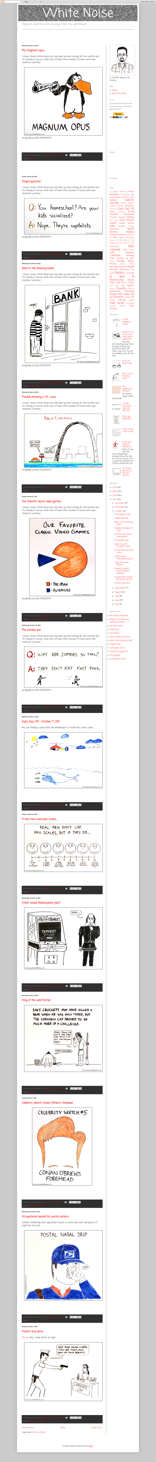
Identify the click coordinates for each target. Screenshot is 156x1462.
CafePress (125, 197)
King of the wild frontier (36, 1000)
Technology (129, 291)
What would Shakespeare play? (41, 903)
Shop (111, 286)
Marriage (130, 255)
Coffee (123, 203)
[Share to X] (75, 155)
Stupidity (38, 386)
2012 (115, 495)
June (117, 600)
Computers (129, 205)
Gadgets (122, 223)
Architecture (125, 195)
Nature (122, 264)
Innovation (130, 237)
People (131, 267)
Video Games (42, 619)
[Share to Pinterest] (80, 155)
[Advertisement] (78, 34)
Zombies (32, 710)
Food (122, 220)
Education (114, 214)
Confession (113, 209)
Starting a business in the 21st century (127, 472)
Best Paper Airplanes (119, 615)
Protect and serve (32, 1331)
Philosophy (124, 269)
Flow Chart (114, 220)
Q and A (122, 276)
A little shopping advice (126, 321)
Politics (31, 386)
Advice (131, 191)
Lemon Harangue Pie (119, 651)
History (31, 1092)
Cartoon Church (116, 625)
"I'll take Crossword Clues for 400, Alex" (126, 407)
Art (132, 194)
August (118, 592)
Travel (128, 297)
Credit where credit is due (128, 430)
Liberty (131, 249)
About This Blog (119, 93)
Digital (112, 211)
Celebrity (113, 200)
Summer (131, 289)
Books (118, 197)
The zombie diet (31, 630)
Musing (113, 263)
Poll (127, 273)
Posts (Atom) (40, 1432)
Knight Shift (115, 644)
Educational (129, 214)
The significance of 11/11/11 (127, 389)
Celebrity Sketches (36, 1205)
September (120, 588)
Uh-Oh (31, 490)
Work (31, 1320)
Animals (32, 257)
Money (112, 261)
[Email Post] (66, 155)
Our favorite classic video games (41, 501)
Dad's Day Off (34, 808)
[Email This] (71, 155)
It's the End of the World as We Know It (122, 241)
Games (131, 223)
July (117, 596)
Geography (122, 226)
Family (130, 217)
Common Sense (116, 206)
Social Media (120, 286)
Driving (131, 211)
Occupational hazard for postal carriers (45, 1216)
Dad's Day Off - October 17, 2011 (41, 722)
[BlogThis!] (73, 155)
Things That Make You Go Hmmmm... (122, 295)
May (117, 604)
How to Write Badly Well (121, 640)
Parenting (114, 266)
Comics (31, 158)
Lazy (125, 249)
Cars (132, 197)
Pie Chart (32, 619)
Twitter (112, 300)
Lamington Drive (117, 647)
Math (112, 258)
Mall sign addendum (127, 417)
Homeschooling (116, 234)
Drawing (121, 212)
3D (111, 192)
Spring (112, 289)
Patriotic (123, 266)
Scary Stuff (115, 282)
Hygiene (121, 237)
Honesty (126, 234)
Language (115, 249)
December (120, 503)
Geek (112, 226)
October (119, 511)
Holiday (130, 232)
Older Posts (96, 1427)
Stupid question (31, 181)
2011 (115, 499)
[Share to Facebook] (78, 155)
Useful (131, 300)
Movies (121, 261)
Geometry (114, 229)
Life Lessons (122, 252)
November (120, 507)
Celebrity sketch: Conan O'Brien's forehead (47, 1103)
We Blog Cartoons (118, 659)
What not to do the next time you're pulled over (128, 336)
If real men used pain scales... (39, 819)
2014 (115, 487)
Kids (43, 808)
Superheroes (115, 291)
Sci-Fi (124, 282)
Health (31, 892)
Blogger (90, 1446)
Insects (112, 240)
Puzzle (131, 273)
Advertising (123, 192)
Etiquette (113, 217)
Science (131, 282)
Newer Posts (28, 1427)
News (132, 264)
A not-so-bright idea (127, 362)
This (24, 1337)
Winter (122, 306)
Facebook (122, 217)
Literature (33, 989)
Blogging (113, 197)
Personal (113, 269)
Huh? (115, 237)
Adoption (115, 192)
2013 (115, 491)
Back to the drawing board (38, 268)
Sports (130, 285)
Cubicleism (114, 629)
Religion (130, 280)
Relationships (117, 280)
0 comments (57, 155)
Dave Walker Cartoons (120, 636)
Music (131, 261)
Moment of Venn (125, 258)
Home (62, 1427)
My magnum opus (33, 50)
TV (133, 297)
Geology (131, 226)
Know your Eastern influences (127, 444)
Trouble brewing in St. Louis (39, 397)
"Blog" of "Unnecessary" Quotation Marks (119, 621)
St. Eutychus (115, 655)
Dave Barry (115, 633)
